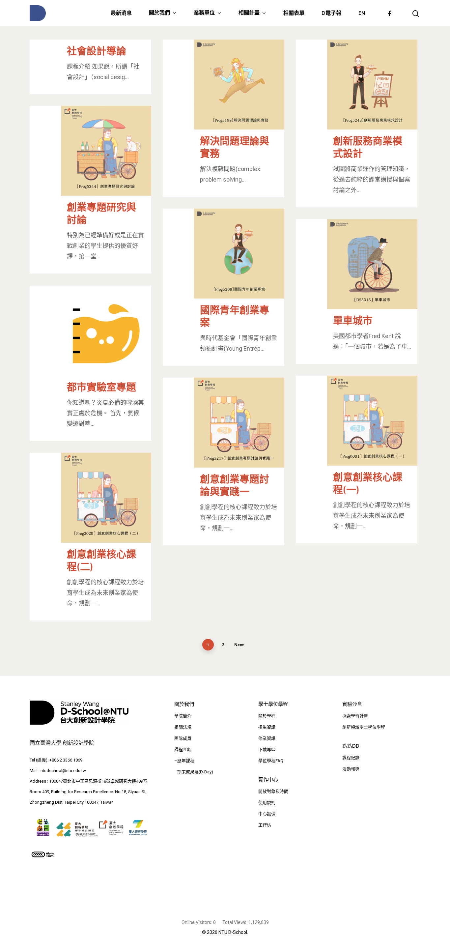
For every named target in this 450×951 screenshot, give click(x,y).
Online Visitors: (197, 922)
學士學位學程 (273, 704)
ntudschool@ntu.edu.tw (63, 770)
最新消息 (121, 13)
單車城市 (353, 320)
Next (239, 645)
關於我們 (159, 13)
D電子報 (331, 13)
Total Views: (235, 922)
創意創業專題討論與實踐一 (234, 485)
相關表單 (293, 13)
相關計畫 (249, 13)
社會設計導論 (96, 51)
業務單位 (204, 13)
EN (361, 13)
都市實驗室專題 (101, 387)
